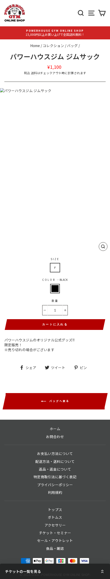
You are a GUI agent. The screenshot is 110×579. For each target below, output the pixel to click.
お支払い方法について (55, 453)
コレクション (53, 45)
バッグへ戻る (58, 401)
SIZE (55, 259)
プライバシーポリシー (55, 484)
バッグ (72, 45)
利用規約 (55, 492)
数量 (55, 301)
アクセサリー (55, 525)
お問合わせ (55, 436)
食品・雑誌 (55, 548)
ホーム (55, 428)
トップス (55, 509)
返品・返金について (55, 469)
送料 (34, 73)
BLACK (55, 288)
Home (35, 45)
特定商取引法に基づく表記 (55, 476)
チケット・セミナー (55, 532)
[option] (55, 33)
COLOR (55, 280)
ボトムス (55, 517)
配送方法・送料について (55, 461)
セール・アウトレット (55, 540)
